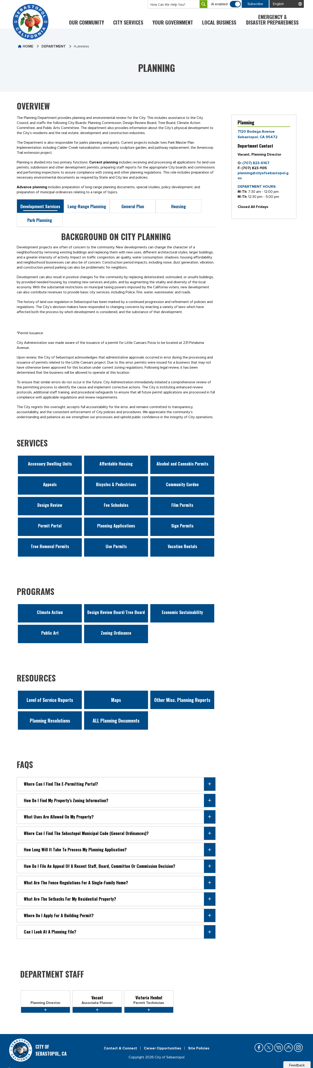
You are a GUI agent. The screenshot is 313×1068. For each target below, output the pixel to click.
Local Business (219, 22)
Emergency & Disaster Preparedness (272, 19)
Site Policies (198, 1048)
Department (53, 46)
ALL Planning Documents (116, 720)
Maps (116, 699)
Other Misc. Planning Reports (182, 699)
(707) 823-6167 (255, 163)
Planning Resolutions (50, 720)
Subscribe (255, 4)
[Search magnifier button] (203, 4)
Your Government (172, 22)
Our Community (86, 22)
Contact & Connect (120, 1048)
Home (28, 46)
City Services (128, 22)
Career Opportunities (162, 1048)
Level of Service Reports (50, 699)
